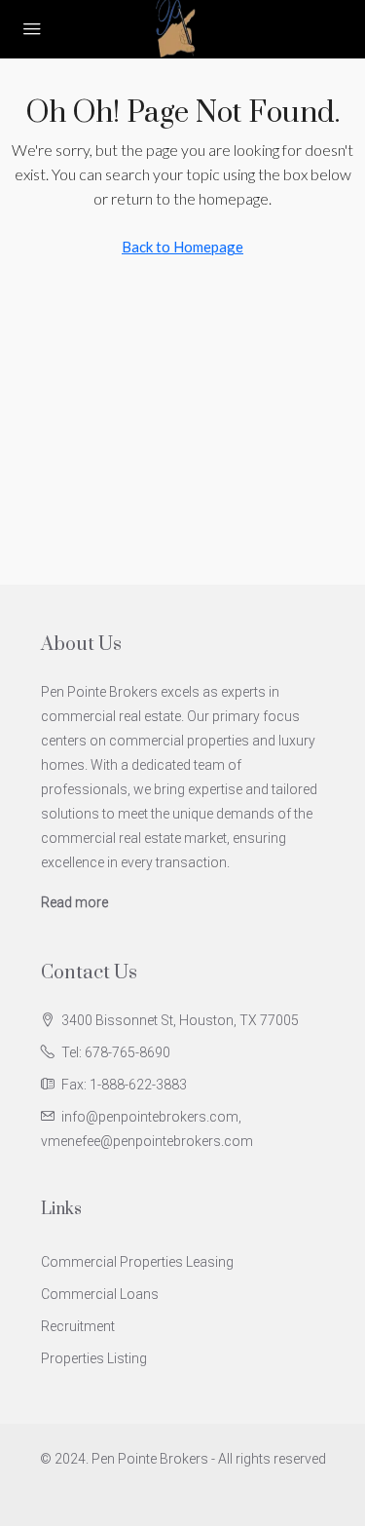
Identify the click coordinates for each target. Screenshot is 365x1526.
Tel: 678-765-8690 (115, 1052)
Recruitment (78, 1326)
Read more (74, 902)
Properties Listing (94, 1358)
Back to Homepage (182, 246)
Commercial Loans (100, 1294)
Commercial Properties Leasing (137, 1262)
